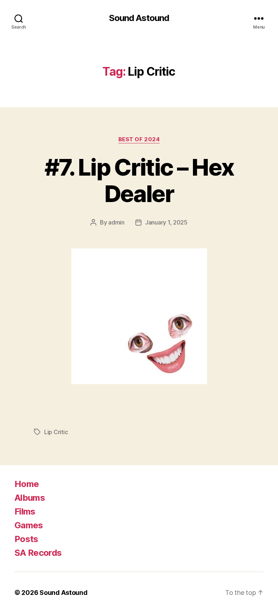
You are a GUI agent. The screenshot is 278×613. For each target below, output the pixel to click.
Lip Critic (56, 432)
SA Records (38, 552)
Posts (26, 539)
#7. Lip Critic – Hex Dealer (139, 180)
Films (24, 511)
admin (116, 222)
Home (26, 484)
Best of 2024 (139, 139)
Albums (29, 497)
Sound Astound (139, 18)
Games (28, 525)
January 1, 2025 (166, 222)
